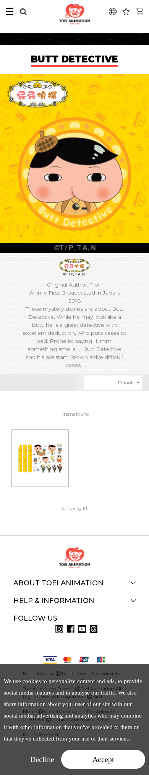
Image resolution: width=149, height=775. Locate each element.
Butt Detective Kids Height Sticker (40, 447)
